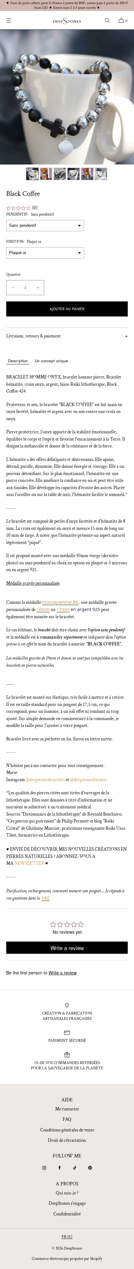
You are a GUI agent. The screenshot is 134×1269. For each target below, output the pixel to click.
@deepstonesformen (88, 780)
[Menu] (13, 20)
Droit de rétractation (67, 1140)
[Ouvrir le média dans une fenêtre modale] (67, 97)
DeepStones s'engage (67, 1203)
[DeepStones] (67, 20)
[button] (107, 20)
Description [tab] (18, 361)
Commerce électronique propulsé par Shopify (67, 1258)
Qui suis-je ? (67, 1193)
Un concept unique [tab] (51, 361)
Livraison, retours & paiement (33, 336)
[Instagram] (44, 1168)
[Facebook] (59, 1168)
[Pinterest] (90, 1168)
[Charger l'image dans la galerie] (32, 174)
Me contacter (67, 1109)
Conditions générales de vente (67, 1130)
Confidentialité (67, 1214)
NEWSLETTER (29, 863)
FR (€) (67, 1237)
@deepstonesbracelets (45, 780)
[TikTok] (75, 1168)
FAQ (67, 1119)
